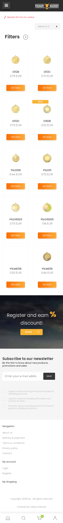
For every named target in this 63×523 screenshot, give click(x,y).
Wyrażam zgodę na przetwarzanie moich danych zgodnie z (31, 407)
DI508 (47, 121)
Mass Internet (38, 506)
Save (49, 376)
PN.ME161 (47, 269)
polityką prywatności (27, 408)
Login (5, 468)
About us (7, 432)
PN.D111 (47, 170)
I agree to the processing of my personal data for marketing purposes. (31, 392)
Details (15, 87)
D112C (47, 72)
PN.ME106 (15, 269)
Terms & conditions (13, 443)
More (28, 332)
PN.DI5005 (47, 219)
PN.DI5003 (15, 219)
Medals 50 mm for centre (20, 17)
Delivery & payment (13, 437)
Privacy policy (10, 448)
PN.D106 (16, 170)
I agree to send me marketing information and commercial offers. (29, 400)
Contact (7, 453)
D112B (15, 72)
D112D (15, 121)
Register (6, 473)
